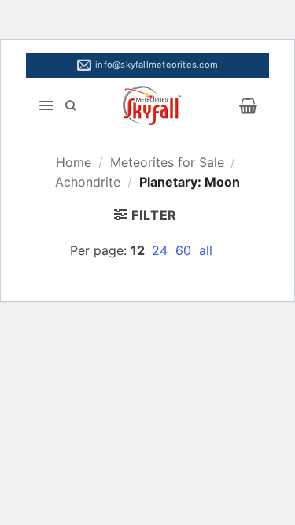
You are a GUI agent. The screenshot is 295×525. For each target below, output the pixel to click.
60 (185, 250)
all (205, 250)
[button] (46, 105)
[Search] (70, 105)
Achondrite (87, 182)
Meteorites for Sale (167, 162)
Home (73, 162)
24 (161, 250)
